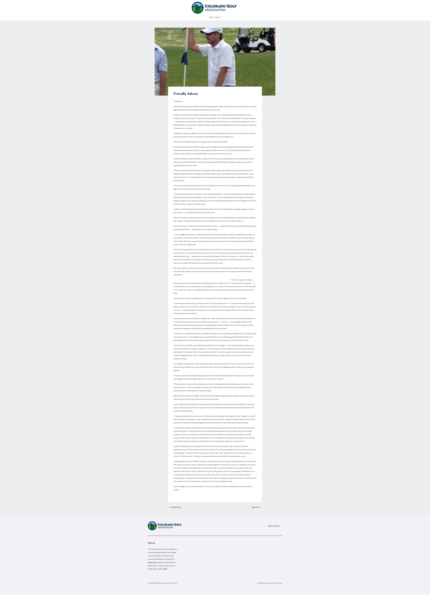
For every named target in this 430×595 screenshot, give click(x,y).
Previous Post (174, 507)
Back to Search (215, 17)
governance (152, 562)
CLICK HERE (162, 569)
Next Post (257, 507)
